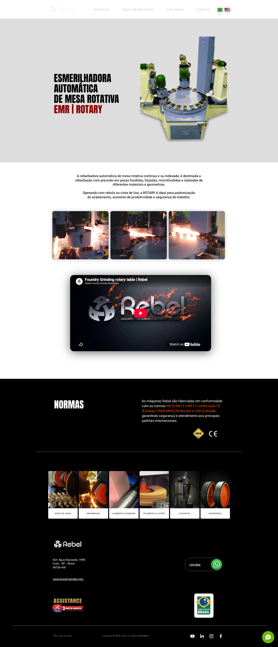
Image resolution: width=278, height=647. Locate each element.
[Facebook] (220, 636)
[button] (80, 235)
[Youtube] (192, 636)
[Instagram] (211, 636)
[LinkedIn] (201, 636)
